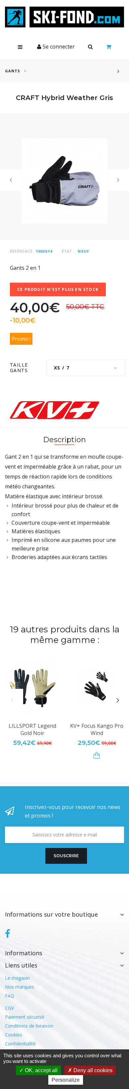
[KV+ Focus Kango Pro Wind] (96, 686)
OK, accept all (40, 1070)
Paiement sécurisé (24, 1017)
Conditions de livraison (29, 1026)
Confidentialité (20, 1043)
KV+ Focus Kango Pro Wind (96, 729)
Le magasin (17, 978)
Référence (21, 251)
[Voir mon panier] (108, 47)
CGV (9, 1008)
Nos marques (19, 987)
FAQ (9, 996)
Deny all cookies (92, 1070)
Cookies (13, 1035)
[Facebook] (7, 933)
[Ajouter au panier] (97, 755)
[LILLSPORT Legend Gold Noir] (32, 686)
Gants (13, 70)
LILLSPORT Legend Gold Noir (32, 729)
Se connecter (58, 46)
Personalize (66, 1080)
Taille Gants (19, 367)
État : (68, 251)
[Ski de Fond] (64, 17)
